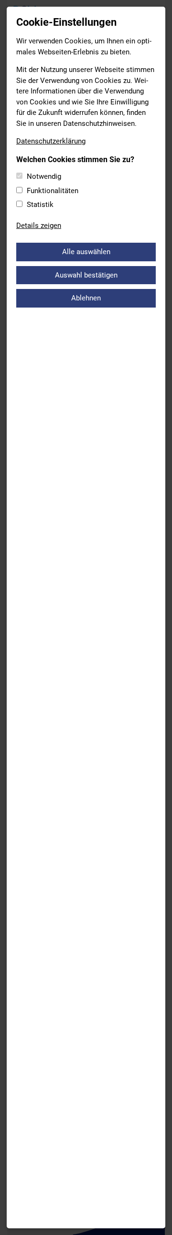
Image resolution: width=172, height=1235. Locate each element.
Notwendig (44, 176)
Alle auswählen (86, 251)
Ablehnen (86, 298)
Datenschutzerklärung (51, 141)
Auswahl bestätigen (86, 275)
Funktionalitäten (52, 190)
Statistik (40, 204)
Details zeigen (38, 225)
